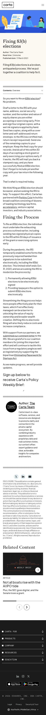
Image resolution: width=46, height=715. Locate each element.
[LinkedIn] (17, 676)
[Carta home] (8, 5)
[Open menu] (43, 5)
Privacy (19, 704)
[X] (28, 676)
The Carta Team (27, 405)
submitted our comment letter (19, 335)
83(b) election (32, 98)
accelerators (10, 207)
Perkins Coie (25, 197)
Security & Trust (32, 704)
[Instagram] (23, 676)
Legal (10, 704)
